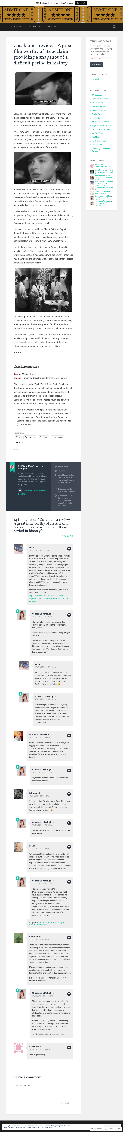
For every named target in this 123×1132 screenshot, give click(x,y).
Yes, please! (96, 64)
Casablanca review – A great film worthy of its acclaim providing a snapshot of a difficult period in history (43, 54)
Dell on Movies (97, 103)
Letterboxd (94, 79)
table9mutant (100, 170)
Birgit (97, 186)
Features (32, 27)
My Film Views (97, 133)
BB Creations (97, 95)
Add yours (67, 535)
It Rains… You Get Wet (100, 122)
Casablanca (63, 475)
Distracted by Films (99, 106)
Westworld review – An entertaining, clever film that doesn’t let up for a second (66, 501)
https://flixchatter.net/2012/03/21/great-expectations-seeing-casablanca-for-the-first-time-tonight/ (48, 599)
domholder (35, 936)
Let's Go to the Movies (101, 129)
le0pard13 (34, 792)
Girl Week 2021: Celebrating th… (101, 199)
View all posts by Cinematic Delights (32, 492)
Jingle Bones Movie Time (102, 126)
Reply (69, 549)
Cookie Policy (48, 1127)
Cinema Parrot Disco (100, 99)
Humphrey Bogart (65, 480)
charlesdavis (100, 176)
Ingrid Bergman (64, 482)
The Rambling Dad (99, 141)
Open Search (114, 27)
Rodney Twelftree (39, 734)
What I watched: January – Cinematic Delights (46, 923)
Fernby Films (97, 114)
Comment (65, 1103)
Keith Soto (35, 1046)
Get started (81, 3)
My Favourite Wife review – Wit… (103, 178)
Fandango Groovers (99, 110)
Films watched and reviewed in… (104, 172)
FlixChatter (96, 118)
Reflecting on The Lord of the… (104, 193)
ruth (31, 547)
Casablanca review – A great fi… (104, 167)
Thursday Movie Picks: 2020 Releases (67, 490)
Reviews (13, 27)
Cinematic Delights (43, 613)
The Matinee (96, 137)
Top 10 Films (97, 145)
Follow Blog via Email (100, 41)
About (49, 27)
